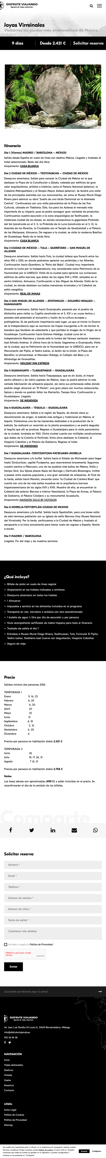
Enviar (13, 966)
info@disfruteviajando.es (17, 1032)
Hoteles (8, 1075)
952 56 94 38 (11, 1037)
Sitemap (8, 1125)
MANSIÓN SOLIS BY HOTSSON (38, 500)
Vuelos (7, 1080)
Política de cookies (46, 1150)
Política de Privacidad (41, 944)
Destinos (8, 1070)
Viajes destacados (13, 1065)
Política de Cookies (14, 1114)
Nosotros (9, 1085)
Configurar (96, 1151)
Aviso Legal (10, 1109)
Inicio (7, 1060)
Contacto (9, 1090)
